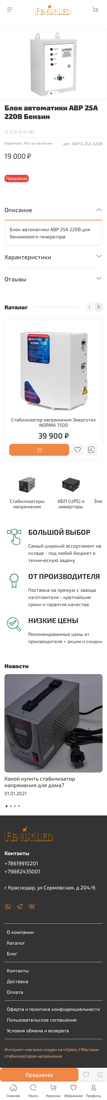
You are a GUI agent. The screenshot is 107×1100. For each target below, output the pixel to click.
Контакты (18, 970)
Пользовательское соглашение (42, 1019)
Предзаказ (39, 1074)
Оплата (15, 992)
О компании (20, 932)
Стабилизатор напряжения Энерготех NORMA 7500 (53, 422)
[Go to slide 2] (56, 93)
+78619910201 (21, 863)
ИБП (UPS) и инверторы (71, 503)
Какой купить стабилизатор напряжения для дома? (39, 781)
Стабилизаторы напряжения (27, 503)
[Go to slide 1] (51, 93)
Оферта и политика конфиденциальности (53, 1009)
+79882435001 (22, 871)
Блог (12, 953)
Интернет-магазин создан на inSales (40, 1049)
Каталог (16, 942)
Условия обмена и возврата (38, 1030)
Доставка (17, 981)
